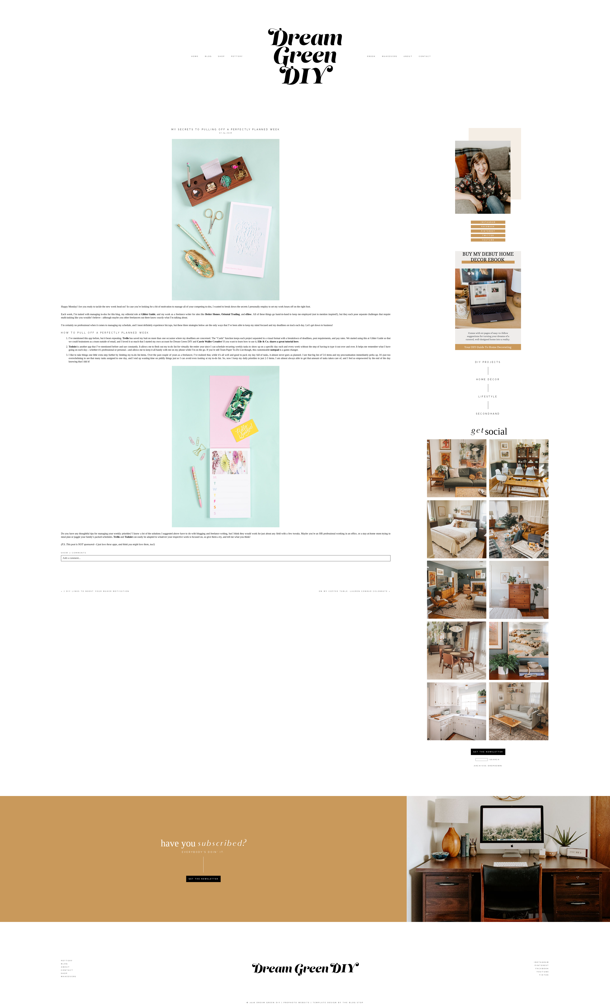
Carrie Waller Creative (209, 341)
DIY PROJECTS (488, 362)
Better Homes (212, 314)
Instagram (541, 962)
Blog (208, 56)
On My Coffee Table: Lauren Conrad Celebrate (353, 591)
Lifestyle (487, 396)
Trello (125, 338)
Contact (425, 56)
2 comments (73, 553)
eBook (371, 56)
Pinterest (542, 965)
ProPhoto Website (297, 1002)
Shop (221, 56)
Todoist (73, 346)
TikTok (544, 975)
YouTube (543, 972)
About (408, 56)
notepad (274, 349)
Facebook (542, 968)
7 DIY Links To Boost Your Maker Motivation (96, 591)
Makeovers (389, 56)
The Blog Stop (353, 1002)
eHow (248, 314)
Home (195, 56)
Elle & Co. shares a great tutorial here (278, 341)
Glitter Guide (148, 314)
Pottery (237, 56)
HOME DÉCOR (488, 379)
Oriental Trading (230, 314)
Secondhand (488, 413)
